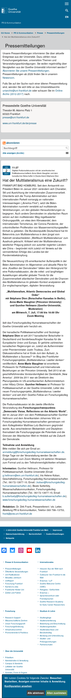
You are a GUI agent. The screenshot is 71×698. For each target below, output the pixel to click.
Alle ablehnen (36, 693)
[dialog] (36, 686)
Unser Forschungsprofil (15, 623)
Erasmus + (44, 592)
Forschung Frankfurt (14, 583)
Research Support (13, 617)
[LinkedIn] (38, 550)
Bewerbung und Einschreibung (52, 623)
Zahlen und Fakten (13, 592)
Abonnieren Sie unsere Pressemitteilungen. (26, 70)
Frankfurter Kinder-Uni (14, 589)
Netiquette (10, 538)
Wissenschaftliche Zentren (16, 620)
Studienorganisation (48, 626)
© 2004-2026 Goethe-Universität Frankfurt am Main (27, 530)
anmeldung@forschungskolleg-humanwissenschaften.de (33, 452)
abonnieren (13, 142)
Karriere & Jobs (11, 586)
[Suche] (66, 148)
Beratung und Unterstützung (51, 635)
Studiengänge (45, 617)
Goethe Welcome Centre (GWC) (50, 585)
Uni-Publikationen (12, 574)
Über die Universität (14, 651)
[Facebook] (4, 550)
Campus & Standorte (14, 663)
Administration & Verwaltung (16, 660)
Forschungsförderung (14, 626)
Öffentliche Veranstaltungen (16, 571)
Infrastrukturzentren (13, 629)
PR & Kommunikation (11, 22)
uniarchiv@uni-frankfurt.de (17, 90)
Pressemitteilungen (13, 568)
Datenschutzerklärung (15, 534)
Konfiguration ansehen (18, 686)
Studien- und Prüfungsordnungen (48, 640)
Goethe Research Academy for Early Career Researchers (52, 603)
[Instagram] (21, 550)
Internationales (46, 562)
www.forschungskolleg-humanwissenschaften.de (29, 499)
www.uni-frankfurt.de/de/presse (20, 123)
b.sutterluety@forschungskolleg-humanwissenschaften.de (34, 496)
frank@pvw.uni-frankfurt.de (17, 513)
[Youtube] (29, 550)
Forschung (10, 611)
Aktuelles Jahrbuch (13, 577)
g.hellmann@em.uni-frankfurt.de (20, 475)
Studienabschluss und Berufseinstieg (49, 631)
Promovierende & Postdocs (16, 632)
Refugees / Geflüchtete (49, 589)
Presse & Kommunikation (16, 562)
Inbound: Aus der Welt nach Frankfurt (51, 570)
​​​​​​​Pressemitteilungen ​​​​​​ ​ (56, 33)
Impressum (57, 530)
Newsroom (8, 77)
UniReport (9, 580)
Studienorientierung (48, 620)
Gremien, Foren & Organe (16, 672)
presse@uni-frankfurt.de (16, 117)
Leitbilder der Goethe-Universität (14, 668)
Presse (40, 33)
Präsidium (9, 657)
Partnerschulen (46, 644)
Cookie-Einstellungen (55, 534)
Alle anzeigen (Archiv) (13, 153)
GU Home (5, 33)
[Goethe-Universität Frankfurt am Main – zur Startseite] (16, 10)
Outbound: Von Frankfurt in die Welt (52, 576)
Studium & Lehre (47, 611)
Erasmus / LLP (46, 580)
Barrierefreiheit (35, 534)
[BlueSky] (12, 550)
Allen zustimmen (56, 693)
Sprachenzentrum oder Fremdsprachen (49, 597)
